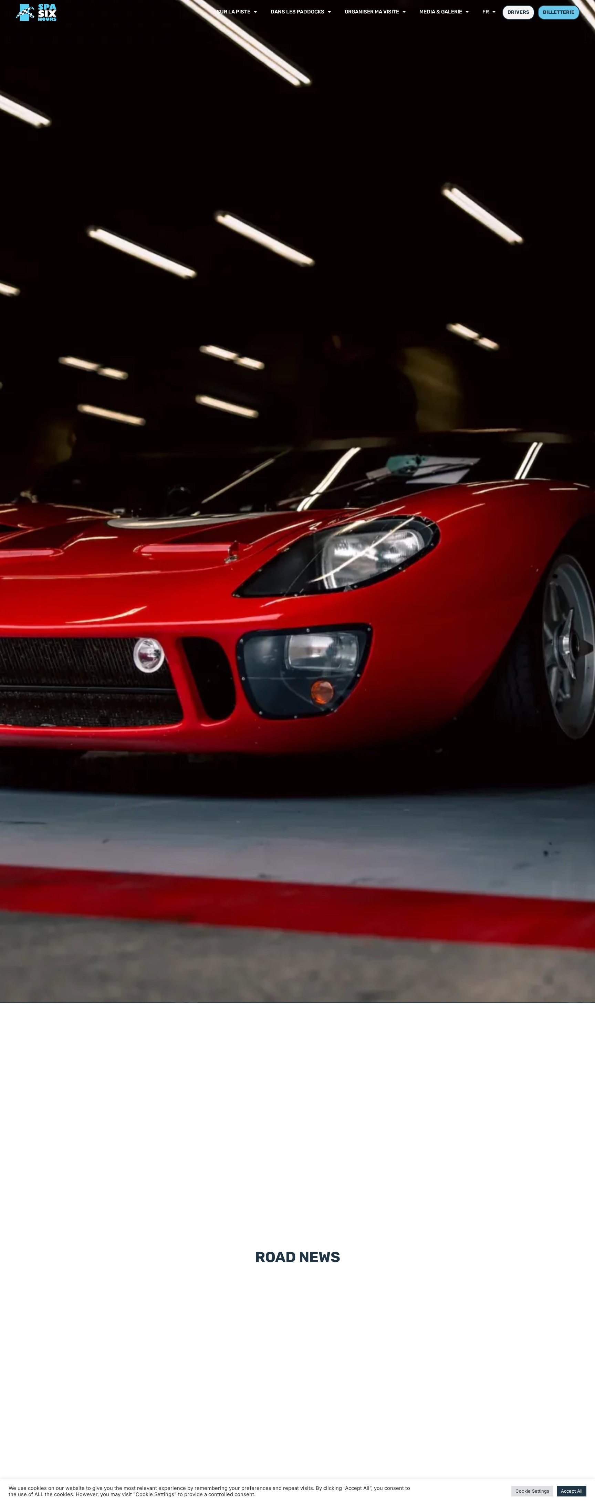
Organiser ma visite (372, 12)
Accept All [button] (571, 1491)
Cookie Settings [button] (532, 1491)
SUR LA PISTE (233, 12)
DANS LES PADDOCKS (297, 12)
